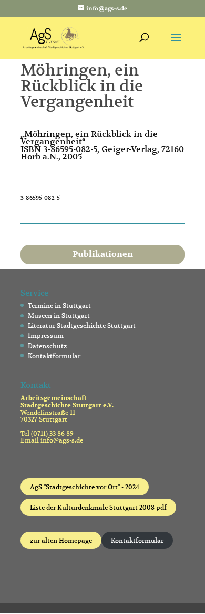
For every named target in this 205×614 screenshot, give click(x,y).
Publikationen (103, 254)
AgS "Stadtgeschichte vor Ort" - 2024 (84, 487)
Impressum (46, 335)
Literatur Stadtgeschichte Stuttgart (82, 325)
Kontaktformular (54, 356)
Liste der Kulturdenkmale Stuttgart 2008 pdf (98, 507)
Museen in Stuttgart (59, 315)
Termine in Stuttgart (59, 305)
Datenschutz (47, 346)
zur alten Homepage (61, 540)
